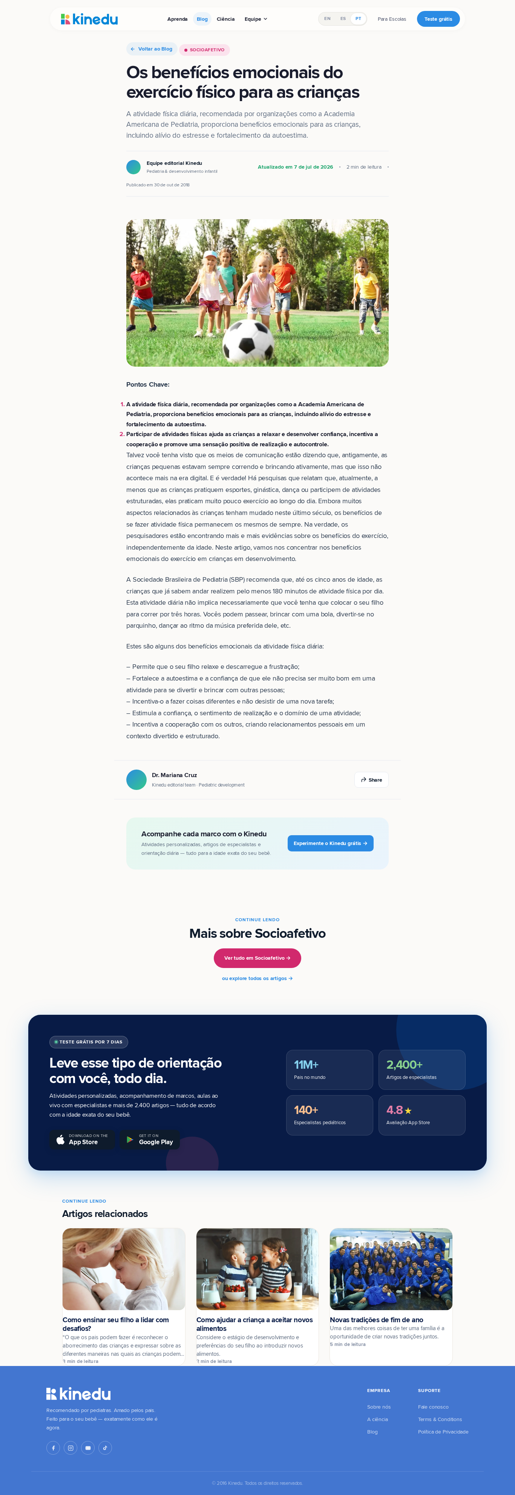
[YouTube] (88, 1448)
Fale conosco (433, 1406)
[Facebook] (53, 1448)
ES (343, 18)
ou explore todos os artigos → (257, 978)
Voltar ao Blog (155, 48)
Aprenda (177, 19)
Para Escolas (392, 19)
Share (375, 780)
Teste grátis (438, 19)
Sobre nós (379, 1406)
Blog (202, 19)
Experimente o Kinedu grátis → (331, 843)
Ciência (226, 19)
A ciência (377, 1419)
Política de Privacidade (443, 1431)
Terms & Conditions (440, 1419)
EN (327, 18)
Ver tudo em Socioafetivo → (257, 958)
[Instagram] (70, 1448)
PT (358, 18)
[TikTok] (105, 1448)
